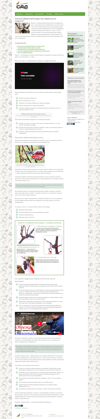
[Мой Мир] (20, 406)
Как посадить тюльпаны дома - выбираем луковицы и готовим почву (75, 82)
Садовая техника (59, 14)
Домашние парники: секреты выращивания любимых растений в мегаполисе (79, 55)
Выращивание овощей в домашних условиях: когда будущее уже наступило (79, 70)
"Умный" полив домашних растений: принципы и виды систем (78, 62)
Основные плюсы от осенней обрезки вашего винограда (31, 49)
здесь (78, 113)
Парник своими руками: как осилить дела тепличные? (79, 47)
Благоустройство (39, 14)
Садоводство (19, 14)
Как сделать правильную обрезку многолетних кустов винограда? (33, 51)
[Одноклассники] (18, 406)
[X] (22, 406)
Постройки (49, 14)
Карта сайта (52, 414)
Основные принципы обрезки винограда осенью (29, 47)
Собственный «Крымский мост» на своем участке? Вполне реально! (79, 40)
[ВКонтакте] (16, 406)
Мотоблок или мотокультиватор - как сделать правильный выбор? (76, 91)
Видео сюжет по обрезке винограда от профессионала (30, 46)
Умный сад (18, 408)
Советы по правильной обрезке (24, 52)
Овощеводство (29, 14)
